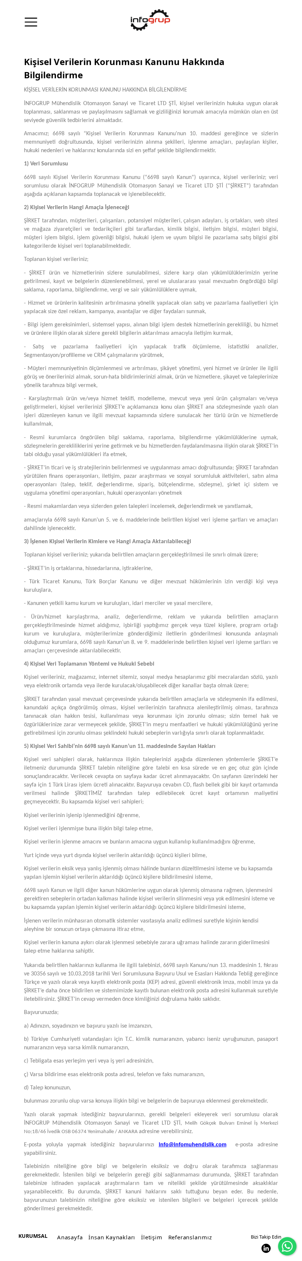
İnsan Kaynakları (111, 1237)
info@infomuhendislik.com (192, 1145)
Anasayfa (69, 1237)
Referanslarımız (190, 1237)
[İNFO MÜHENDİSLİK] (150, 20)
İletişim (151, 1237)
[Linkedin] (266, 1248)
